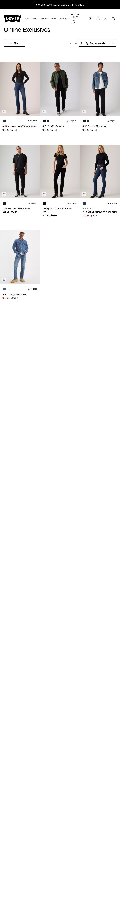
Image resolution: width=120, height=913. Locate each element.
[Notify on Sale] (98, 19)
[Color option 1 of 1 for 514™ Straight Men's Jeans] (4, 289)
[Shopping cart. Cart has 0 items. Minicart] (113, 19)
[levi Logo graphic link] (12, 18)
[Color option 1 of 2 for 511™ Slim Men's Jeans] (44, 121)
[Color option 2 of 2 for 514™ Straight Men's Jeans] (88, 121)
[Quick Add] (4, 111)
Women (44, 18)
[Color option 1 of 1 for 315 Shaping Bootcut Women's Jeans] (84, 203)
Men (35, 18)
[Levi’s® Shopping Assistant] (91, 19)
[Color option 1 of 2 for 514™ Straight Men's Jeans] (84, 121)
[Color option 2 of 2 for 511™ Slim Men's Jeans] (48, 121)
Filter (16, 43)
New (27, 18)
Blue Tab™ (64, 18)
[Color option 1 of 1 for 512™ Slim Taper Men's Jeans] (4, 203)
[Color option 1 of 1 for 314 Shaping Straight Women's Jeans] (4, 121)
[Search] (74, 22)
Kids (54, 18)
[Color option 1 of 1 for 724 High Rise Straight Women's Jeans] (44, 203)
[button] (105, 19)
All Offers (79, 5)
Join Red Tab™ (75, 15)
